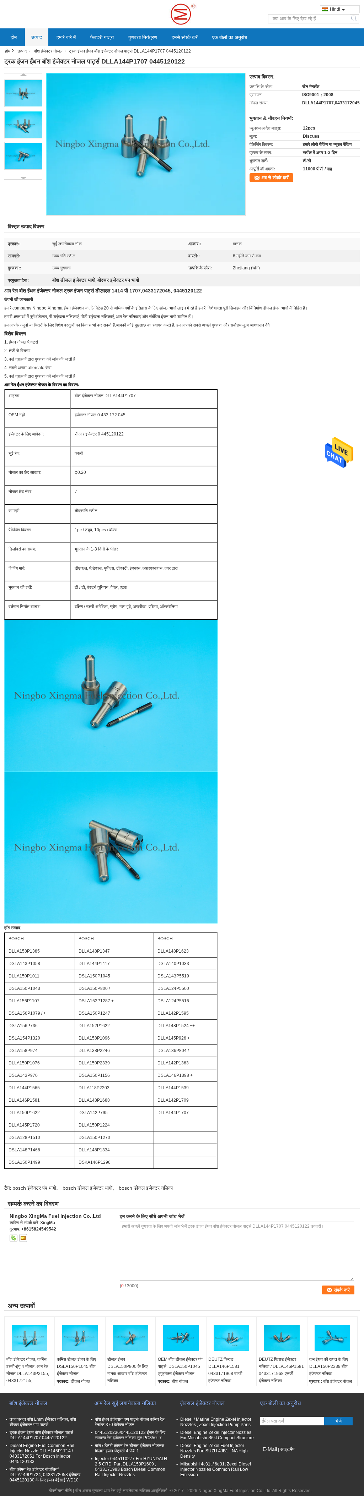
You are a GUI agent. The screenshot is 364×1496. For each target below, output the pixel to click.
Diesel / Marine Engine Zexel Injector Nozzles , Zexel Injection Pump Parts (215, 1422)
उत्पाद (36, 37)
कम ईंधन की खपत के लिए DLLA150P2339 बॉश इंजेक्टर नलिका (328, 1366)
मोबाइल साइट (274, 1458)
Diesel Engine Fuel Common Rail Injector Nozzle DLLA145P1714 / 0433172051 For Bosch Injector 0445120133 (42, 1453)
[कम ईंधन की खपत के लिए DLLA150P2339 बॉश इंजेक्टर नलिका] (332, 1338)
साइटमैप (287, 1449)
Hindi (335, 9)
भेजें (339, 1421)
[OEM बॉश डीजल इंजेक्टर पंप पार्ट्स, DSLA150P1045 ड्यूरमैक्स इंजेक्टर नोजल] (181, 1338)
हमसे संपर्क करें (185, 37)
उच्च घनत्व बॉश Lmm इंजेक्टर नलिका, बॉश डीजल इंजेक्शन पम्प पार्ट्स (43, 1422)
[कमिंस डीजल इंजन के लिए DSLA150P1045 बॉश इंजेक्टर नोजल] (80, 1338)
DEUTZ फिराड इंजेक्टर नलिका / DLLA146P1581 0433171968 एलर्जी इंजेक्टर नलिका (281, 1370)
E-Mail (270, 1449)
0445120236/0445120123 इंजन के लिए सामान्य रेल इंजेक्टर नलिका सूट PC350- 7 (130, 1435)
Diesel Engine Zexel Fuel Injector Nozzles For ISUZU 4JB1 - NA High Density (214, 1451)
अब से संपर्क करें (275, 177)
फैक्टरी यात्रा (102, 37)
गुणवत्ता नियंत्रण (142, 37)
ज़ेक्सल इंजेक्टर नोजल (202, 1403)
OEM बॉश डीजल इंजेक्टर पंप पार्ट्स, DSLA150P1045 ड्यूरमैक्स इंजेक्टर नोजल (180, 1366)
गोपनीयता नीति (60, 1490)
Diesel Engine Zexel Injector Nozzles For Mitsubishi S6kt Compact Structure (217, 1435)
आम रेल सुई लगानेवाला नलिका (125, 1403)
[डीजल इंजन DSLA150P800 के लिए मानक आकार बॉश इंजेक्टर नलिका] (130, 1338)
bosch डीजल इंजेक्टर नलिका (146, 1188)
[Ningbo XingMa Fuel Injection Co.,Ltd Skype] (13, 1238)
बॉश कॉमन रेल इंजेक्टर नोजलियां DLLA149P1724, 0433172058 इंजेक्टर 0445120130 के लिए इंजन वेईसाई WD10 (45, 1475)
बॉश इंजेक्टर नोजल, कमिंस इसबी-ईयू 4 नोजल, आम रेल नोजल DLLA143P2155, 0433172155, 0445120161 (27, 1373)
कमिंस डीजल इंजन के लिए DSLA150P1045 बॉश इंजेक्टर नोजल (76, 1366)
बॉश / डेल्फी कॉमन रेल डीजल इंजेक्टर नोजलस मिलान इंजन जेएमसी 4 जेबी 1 (129, 1448)
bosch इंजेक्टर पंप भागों (34, 1188)
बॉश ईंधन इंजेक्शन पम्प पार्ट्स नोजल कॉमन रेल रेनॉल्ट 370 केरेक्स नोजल (130, 1422)
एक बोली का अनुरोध (229, 37)
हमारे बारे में (66, 37)
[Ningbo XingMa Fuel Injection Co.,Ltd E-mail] (23, 1238)
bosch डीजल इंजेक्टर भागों (87, 1188)
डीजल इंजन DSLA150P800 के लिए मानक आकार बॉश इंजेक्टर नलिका (127, 1370)
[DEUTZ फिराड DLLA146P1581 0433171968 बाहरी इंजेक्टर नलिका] (231, 1338)
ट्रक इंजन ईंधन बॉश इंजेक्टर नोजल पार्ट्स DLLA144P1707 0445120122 (41, 1435)
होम (14, 37)
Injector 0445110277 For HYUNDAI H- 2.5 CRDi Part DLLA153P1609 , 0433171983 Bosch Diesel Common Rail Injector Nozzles (131, 1466)
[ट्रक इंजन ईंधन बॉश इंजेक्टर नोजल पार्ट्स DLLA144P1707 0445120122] (145, 144)
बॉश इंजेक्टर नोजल (48, 51)
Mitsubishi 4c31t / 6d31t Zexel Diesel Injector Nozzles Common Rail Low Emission (215, 1469)
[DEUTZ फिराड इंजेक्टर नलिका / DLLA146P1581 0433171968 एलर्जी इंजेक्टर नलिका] (282, 1338)
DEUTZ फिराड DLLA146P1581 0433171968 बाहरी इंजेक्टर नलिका (225, 1370)
